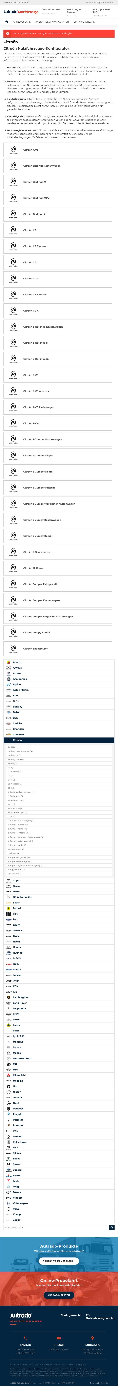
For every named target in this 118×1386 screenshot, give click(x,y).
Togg (15, 1186)
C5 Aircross (14, 784)
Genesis (17, 930)
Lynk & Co (18, 1036)
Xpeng (16, 1214)
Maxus (16, 1047)
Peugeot (17, 1108)
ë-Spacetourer (16, 849)
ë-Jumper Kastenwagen (21, 820)
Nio (14, 1086)
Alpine (16, 684)
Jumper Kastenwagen (20, 861)
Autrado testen (58, 1295)
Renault (17, 1136)
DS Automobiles (22, 897)
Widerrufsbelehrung (43, 1365)
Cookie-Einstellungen (76, 1365)
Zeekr (16, 1220)
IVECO (16, 969)
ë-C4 (11, 816)
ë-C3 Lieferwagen (17, 812)
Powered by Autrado (99, 1383)
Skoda (16, 1158)
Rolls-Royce (19, 1142)
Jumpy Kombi (16, 869)
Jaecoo (16, 975)
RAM (15, 1131)
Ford (15, 919)
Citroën (17, 740)
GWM (16, 936)
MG (14, 1064)
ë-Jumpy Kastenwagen (20, 841)
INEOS (16, 958)
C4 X (11, 780)
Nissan (16, 1092)
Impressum (22, 1365)
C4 (10, 776)
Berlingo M (14, 755)
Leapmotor (19, 1008)
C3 (10, 767)
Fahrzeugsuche (21, 22)
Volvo (16, 1209)
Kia (14, 991)
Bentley (17, 706)
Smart (16, 1164)
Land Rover (19, 1003)
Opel (15, 1103)
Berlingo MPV (16, 759)
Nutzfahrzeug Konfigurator (100, 2)
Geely (16, 925)
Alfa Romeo (19, 679)
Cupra (16, 880)
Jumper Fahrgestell (19, 857)
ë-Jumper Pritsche (18, 833)
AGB (31, 1365)
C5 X (11, 788)
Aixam (16, 673)
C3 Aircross (14, 772)
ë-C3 (11, 804)
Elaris (16, 902)
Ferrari (16, 908)
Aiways (17, 668)
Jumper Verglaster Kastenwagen (25, 865)
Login (12, 1365)
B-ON (15, 701)
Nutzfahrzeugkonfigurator (52, 22)
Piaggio (17, 1114)
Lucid (16, 1030)
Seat (15, 1147)
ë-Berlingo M (15, 796)
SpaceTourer (15, 874)
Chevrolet (18, 734)
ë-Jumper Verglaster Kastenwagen (25, 837)
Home (9, 22)
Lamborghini (20, 997)
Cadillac (17, 723)
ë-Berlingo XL (15, 800)
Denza (16, 891)
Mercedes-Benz (22, 1058)
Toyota (16, 1192)
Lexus (16, 1019)
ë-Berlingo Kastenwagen (21, 792)
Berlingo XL (15, 763)
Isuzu (15, 964)
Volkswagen (20, 1203)
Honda (16, 947)
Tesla (15, 1181)
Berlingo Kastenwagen (20, 751)
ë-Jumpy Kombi (17, 845)
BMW (16, 712)
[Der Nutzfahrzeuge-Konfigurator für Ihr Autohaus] (20, 12)
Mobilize (17, 1080)
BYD (15, 717)
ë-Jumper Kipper (18, 825)
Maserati (17, 1041)
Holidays (13, 853)
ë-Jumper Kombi (17, 829)
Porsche (17, 1125)
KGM (15, 986)
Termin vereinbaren (84, 22)
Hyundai (17, 952)
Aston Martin (20, 690)
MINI (15, 1069)
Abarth (16, 662)
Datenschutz (59, 1365)
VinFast (17, 1197)
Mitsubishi (19, 1075)
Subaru (17, 1170)
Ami (11, 747)
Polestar (17, 1119)
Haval (16, 941)
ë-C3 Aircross (15, 808)
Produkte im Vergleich (59, 1261)
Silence (17, 1153)
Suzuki (16, 1175)
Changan (18, 729)
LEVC (15, 1014)
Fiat (15, 913)
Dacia (16, 886)
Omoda (17, 1097)
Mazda (16, 1053)
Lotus (16, 1025)
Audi (15, 695)
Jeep (15, 980)
